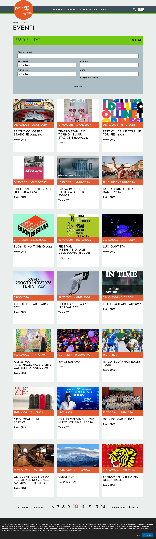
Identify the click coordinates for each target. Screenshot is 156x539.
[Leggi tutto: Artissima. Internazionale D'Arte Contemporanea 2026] (33, 355)
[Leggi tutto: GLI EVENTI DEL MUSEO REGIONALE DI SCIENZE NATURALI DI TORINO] (33, 470)
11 (82, 507)
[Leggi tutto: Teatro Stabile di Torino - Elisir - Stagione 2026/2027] (78, 125)
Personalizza (135, 535)
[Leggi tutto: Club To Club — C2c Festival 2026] (78, 297)
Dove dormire (88, 10)
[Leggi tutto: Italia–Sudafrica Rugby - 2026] (122, 355)
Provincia (22, 70)
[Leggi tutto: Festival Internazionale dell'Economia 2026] (78, 240)
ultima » (133, 507)
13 (96, 507)
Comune (84, 61)
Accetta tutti (147, 535)
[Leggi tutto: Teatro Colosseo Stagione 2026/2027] (33, 125)
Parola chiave (24, 52)
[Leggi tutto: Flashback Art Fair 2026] (122, 297)
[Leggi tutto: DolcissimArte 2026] (122, 413)
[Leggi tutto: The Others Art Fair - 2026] (33, 297)
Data (82, 70)
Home (15, 23)
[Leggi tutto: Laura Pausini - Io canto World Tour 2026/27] (78, 182)
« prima (23, 507)
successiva (118, 507)
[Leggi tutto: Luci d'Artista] (122, 240)
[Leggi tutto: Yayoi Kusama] (78, 355)
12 (89, 507)
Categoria (22, 61)
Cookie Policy (77, 530)
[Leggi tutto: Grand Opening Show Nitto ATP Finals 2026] (78, 413)
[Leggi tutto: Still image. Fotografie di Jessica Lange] (33, 182)
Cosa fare (55, 10)
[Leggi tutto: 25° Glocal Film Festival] (33, 413)
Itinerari (70, 10)
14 (103, 507)
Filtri (138, 40)
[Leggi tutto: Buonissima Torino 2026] (33, 240)
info (103, 10)
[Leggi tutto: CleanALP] (78, 470)
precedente (37, 507)
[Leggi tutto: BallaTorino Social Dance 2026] (122, 182)
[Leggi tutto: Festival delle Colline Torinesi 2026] (122, 125)
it (141, 9)
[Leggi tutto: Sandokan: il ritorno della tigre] (122, 470)
